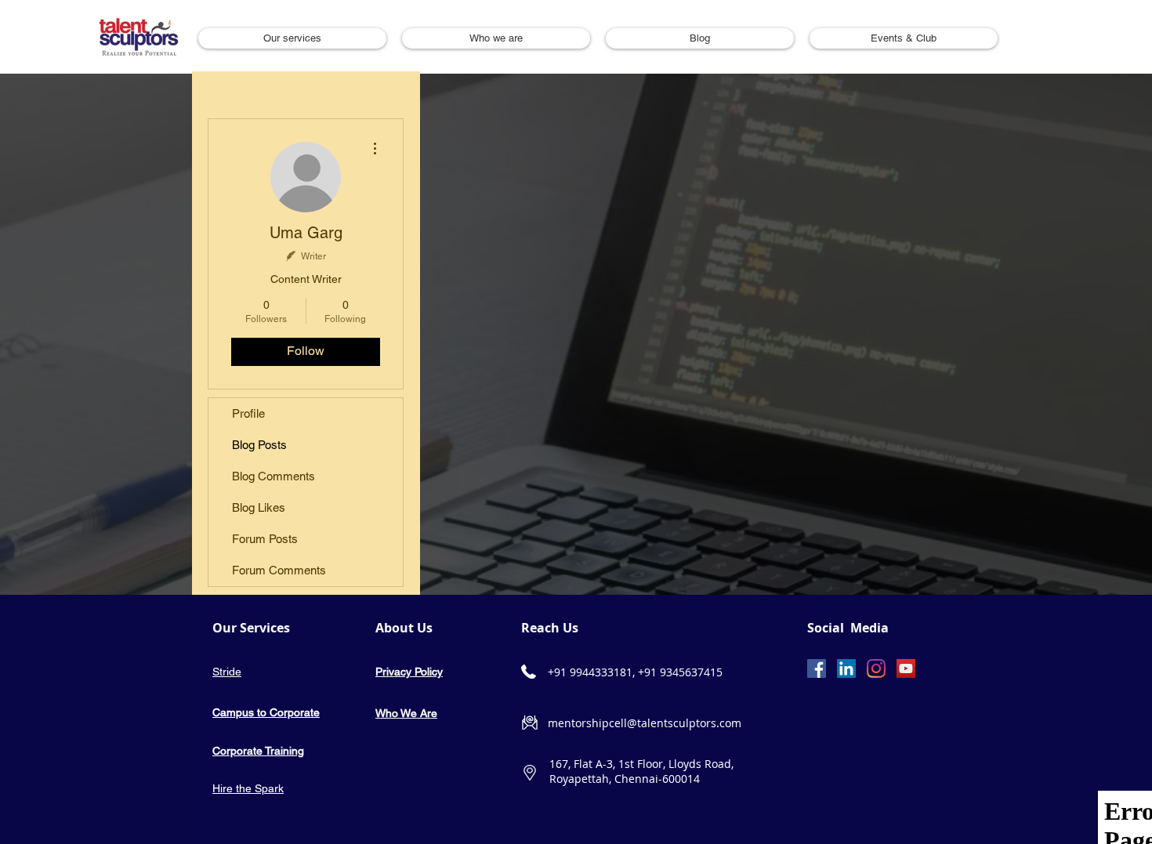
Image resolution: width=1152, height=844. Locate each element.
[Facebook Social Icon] (816, 668)
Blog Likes (258, 507)
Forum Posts (265, 538)
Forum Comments (279, 570)
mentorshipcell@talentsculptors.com (644, 722)
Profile (248, 413)
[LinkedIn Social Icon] (846, 668)
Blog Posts (259, 444)
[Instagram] (876, 668)
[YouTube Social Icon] (906, 668)
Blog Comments (273, 476)
